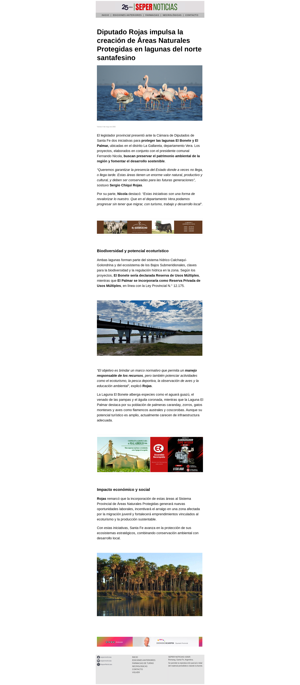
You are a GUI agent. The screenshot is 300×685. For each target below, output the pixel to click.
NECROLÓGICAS (172, 15)
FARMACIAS (152, 15)
